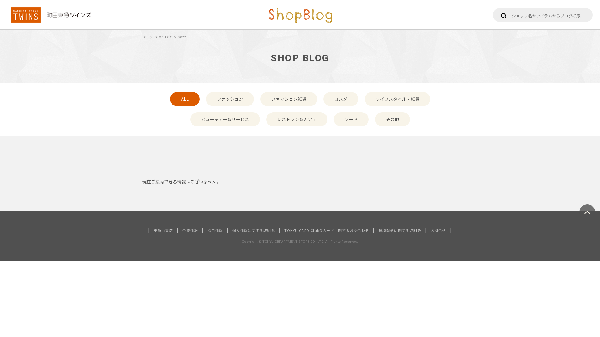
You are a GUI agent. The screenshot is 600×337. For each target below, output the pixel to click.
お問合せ (438, 230)
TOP (145, 37)
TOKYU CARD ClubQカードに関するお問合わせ (326, 230)
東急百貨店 (163, 230)
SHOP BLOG (163, 37)
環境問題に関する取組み (400, 230)
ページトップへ (587, 212)
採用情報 (215, 230)
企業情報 (190, 230)
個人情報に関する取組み (253, 230)
